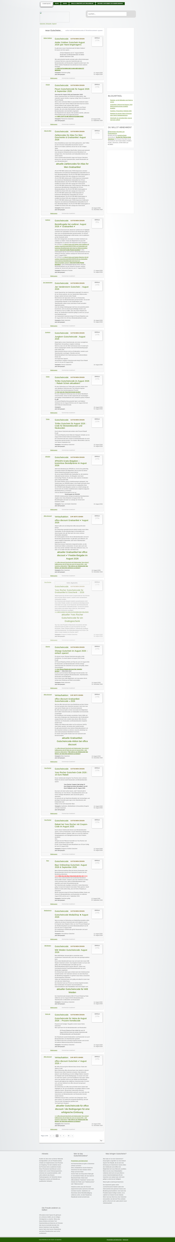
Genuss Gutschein (66, 364)
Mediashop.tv (47, 910)
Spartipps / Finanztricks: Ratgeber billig (121, 111)
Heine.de (47, 1014)
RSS (128, 2)
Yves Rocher (47, 582)
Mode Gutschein (65, 208)
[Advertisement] (120, 58)
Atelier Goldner (48, 38)
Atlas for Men (47, 131)
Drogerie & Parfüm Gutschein (69, 634)
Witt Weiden (47, 945)
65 (68, 1135)
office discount (48, 516)
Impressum (125, 1239)
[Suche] (130, 14)
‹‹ (50, 1135)
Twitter (133, 2)
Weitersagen (53, 78)
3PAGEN (47, 456)
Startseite (46, 3)
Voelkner (47, 220)
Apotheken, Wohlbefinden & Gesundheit (72, 806)
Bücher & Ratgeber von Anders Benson (110, 3)
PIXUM (48, 84)
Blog (57, 3)
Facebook (130, 2)
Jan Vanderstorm (47, 282)
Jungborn (47, 332)
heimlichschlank (121, 135)
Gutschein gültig (65, 72)
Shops (65, 3)
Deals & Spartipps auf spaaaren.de (82, 3)
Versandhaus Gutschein (67, 444)
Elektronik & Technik (66, 270)
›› (72, 1135)
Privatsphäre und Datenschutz (79, 1161)
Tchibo (48, 376)
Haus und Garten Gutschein (69, 504)
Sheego (48, 646)
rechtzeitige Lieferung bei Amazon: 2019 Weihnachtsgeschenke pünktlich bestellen (121, 106)
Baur (47, 860)
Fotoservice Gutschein (67, 119)
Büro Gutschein (65, 570)
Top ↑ (101, 1140)
